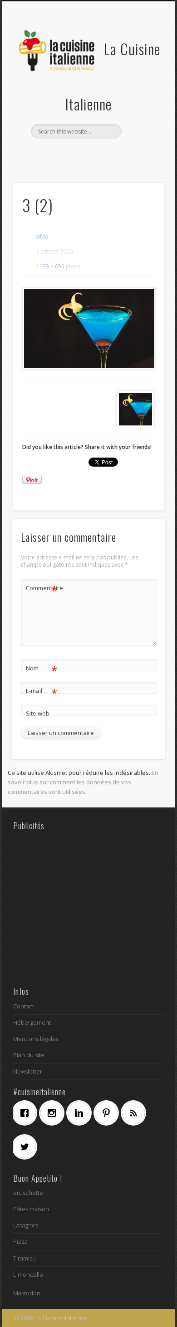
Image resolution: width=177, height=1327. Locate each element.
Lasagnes (25, 1225)
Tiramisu (24, 1258)
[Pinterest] (108, 1113)
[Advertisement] (88, 907)
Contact (23, 1006)
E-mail (41, 692)
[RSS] (135, 1113)
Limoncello (28, 1274)
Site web (37, 713)
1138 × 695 (50, 266)
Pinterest (96, 154)
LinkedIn (115, 154)
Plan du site (28, 1055)
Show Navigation (142, 81)
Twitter (78, 154)
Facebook (59, 154)
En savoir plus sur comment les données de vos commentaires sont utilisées (83, 782)
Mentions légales (36, 1039)
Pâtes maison (31, 1209)
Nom (41, 669)
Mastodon (26, 1293)
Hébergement (32, 1022)
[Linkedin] (81, 1113)
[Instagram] (54, 1113)
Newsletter (27, 1071)
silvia (42, 236)
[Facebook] (26, 1113)
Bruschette (28, 1193)
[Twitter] (26, 1147)
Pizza (20, 1241)
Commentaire (42, 589)
